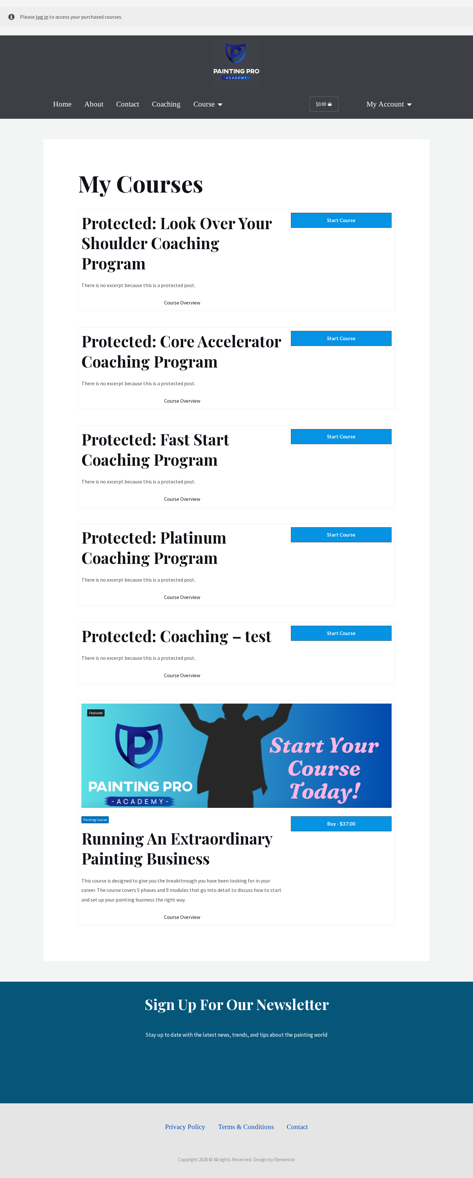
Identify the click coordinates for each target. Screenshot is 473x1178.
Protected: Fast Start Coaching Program (155, 449)
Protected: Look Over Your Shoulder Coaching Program (176, 243)
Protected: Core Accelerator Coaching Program (181, 351)
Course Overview (182, 302)
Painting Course (95, 820)
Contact (127, 104)
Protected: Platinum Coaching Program (154, 547)
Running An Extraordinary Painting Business (177, 848)
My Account (385, 104)
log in (42, 17)
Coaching (166, 104)
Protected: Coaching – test (176, 636)
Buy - (341, 824)
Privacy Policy (185, 1127)
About (93, 104)
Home (62, 104)
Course (204, 104)
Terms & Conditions (246, 1127)
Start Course (341, 220)
